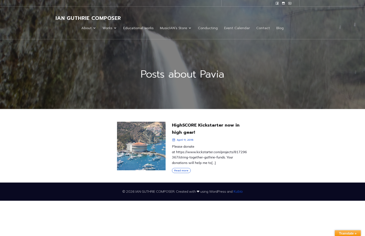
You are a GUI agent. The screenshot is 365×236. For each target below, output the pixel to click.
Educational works (138, 28)
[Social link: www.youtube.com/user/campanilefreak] (290, 3)
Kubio (238, 191)
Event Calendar (237, 28)
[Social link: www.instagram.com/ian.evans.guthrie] (283, 3)
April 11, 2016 (185, 140)
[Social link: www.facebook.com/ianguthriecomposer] (277, 3)
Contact (263, 28)
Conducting (208, 28)
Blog (280, 28)
